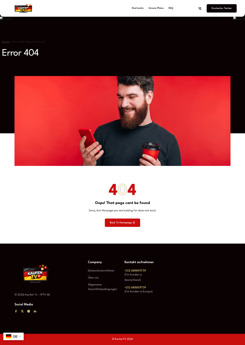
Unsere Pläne (156, 8)
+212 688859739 (135, 270)
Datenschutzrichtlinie (101, 270)
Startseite (138, 8)
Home (5, 42)
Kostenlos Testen (222, 8)
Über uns (93, 277)
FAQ (170, 8)
